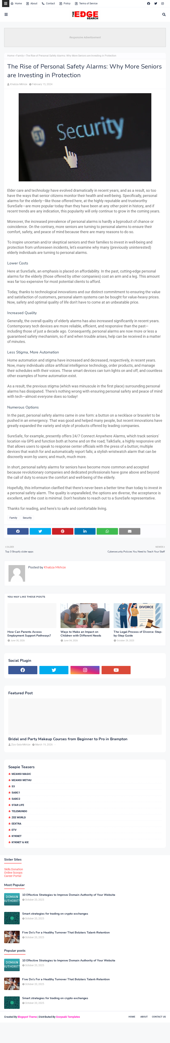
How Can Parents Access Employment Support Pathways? (29, 634)
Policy (67, 3)
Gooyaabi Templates (68, 1016)
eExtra (16, 823)
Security (27, 517)
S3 (13, 786)
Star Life (18, 805)
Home (18, 3)
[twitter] (155, 3)
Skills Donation (13, 869)
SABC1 (16, 792)
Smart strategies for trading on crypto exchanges (55, 914)
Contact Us (159, 1016)
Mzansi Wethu (22, 780)
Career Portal (12, 876)
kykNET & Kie (20, 842)
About (33, 3)
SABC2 (16, 798)
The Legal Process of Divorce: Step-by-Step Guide (138, 634)
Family (20, 55)
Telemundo (19, 811)
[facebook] (148, 3)
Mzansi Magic (21, 773)
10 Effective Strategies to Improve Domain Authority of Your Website (68, 895)
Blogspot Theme (27, 1016)
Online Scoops (13, 872)
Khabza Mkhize (18, 84)
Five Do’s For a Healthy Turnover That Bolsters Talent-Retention (66, 932)
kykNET (17, 836)
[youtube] (116, 670)
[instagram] (162, 3)
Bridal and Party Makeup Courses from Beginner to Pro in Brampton (68, 739)
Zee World (19, 817)
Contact (50, 3)
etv (14, 829)
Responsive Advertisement (85, 37)
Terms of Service (88, 3)
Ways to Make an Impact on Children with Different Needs (81, 634)
